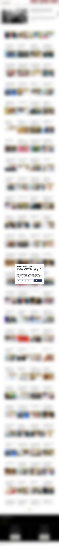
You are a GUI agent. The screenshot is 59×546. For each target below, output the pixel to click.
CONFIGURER (20, 280)
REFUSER (29, 280)
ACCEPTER (38, 280)
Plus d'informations (20, 277)
